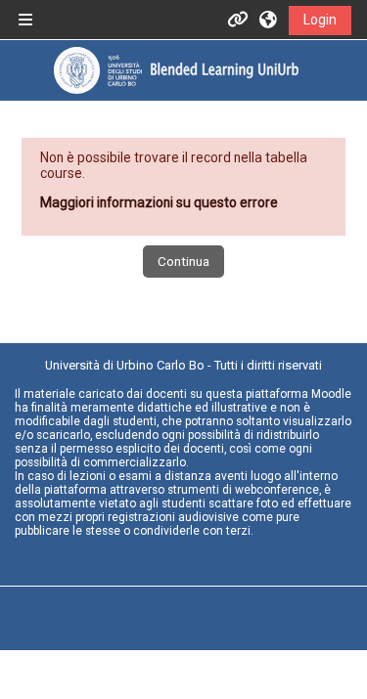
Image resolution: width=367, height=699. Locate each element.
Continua (183, 261)
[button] (269, 19)
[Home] (176, 70)
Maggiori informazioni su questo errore (159, 202)
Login (320, 19)
